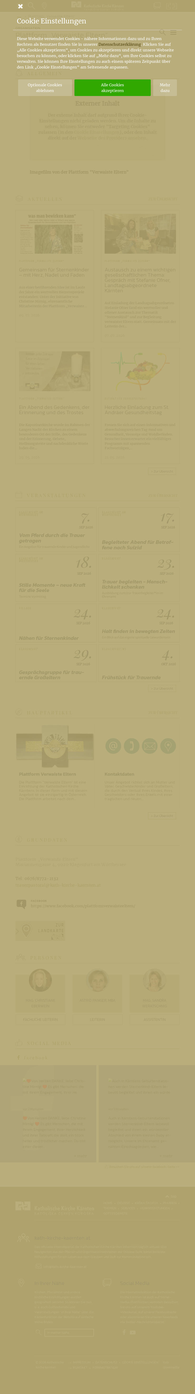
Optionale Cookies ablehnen (45, 88)
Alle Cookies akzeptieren (112, 88)
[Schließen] (97, 6)
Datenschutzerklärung (119, 44)
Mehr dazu (165, 88)
